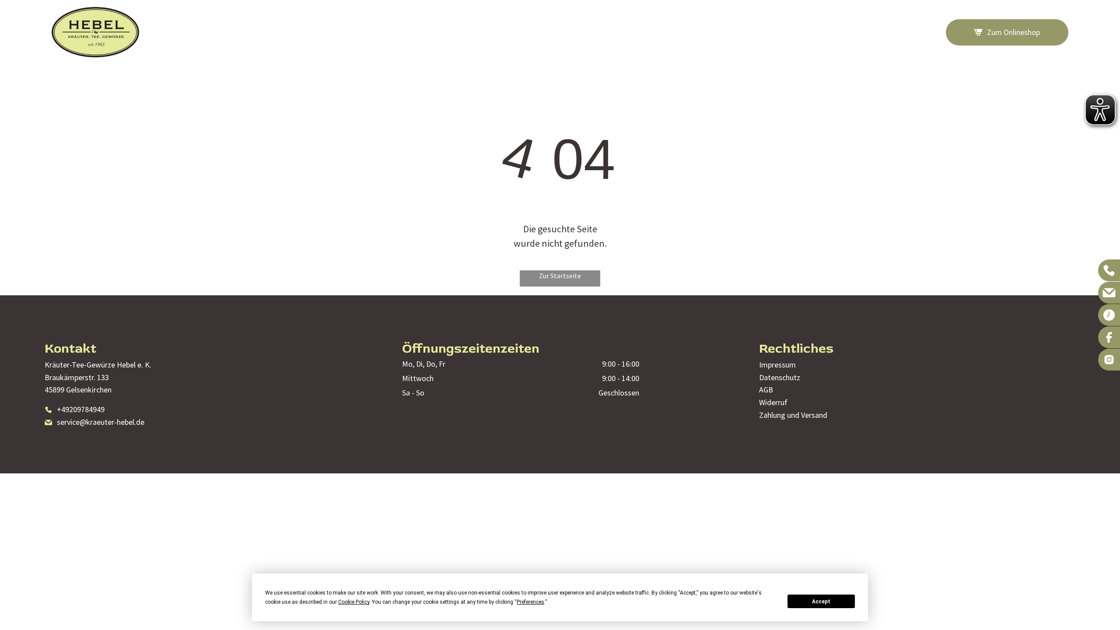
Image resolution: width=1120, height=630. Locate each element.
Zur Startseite (560, 275)
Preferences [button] (530, 602)
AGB (766, 390)
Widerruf (773, 402)
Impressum (777, 365)
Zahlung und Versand (793, 415)
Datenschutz (779, 377)
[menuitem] (642, 32)
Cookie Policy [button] (353, 602)
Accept (821, 601)
